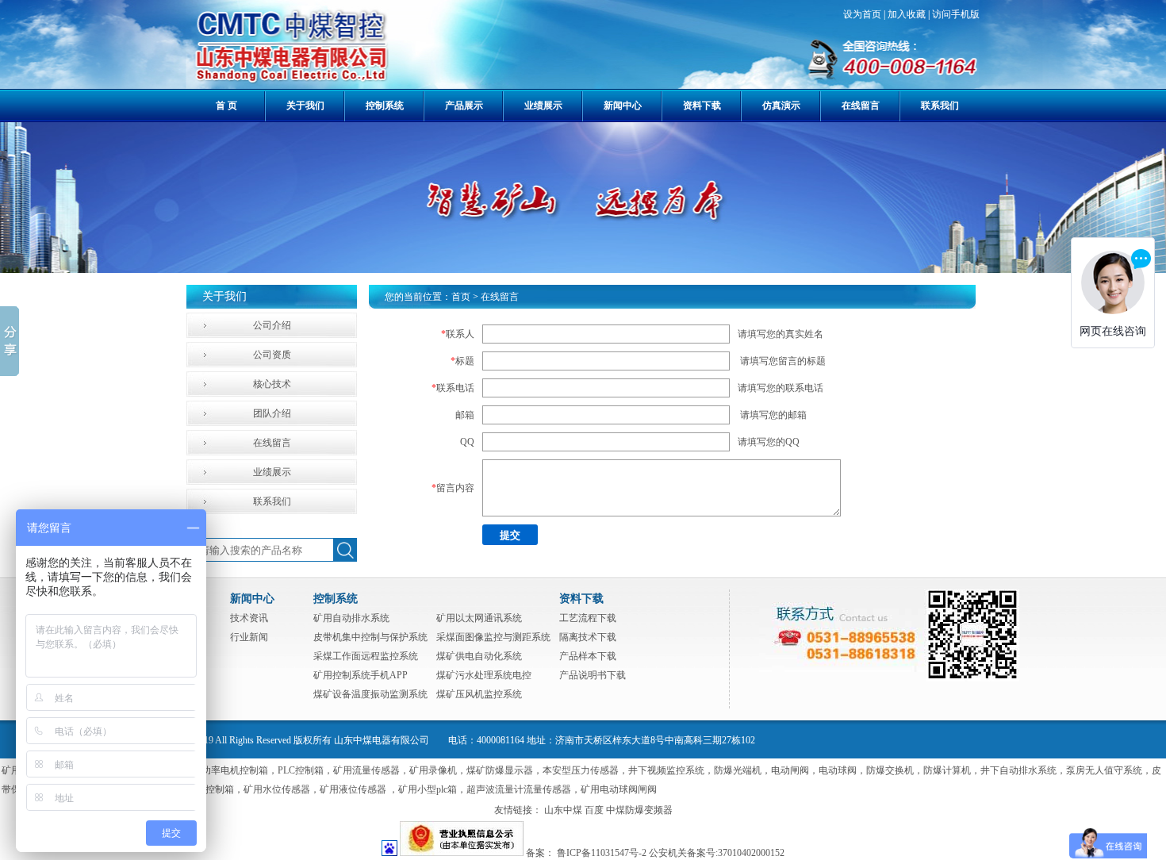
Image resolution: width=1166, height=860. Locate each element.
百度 (594, 810)
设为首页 (862, 14)
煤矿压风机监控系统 (479, 694)
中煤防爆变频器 (639, 810)
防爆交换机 (890, 770)
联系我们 (940, 105)
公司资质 (272, 354)
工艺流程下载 (587, 618)
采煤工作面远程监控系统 (365, 656)
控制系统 (385, 105)
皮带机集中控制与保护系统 (370, 637)
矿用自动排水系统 (351, 618)
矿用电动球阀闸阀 (619, 789)
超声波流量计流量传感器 (518, 789)
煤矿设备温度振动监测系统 (370, 694)
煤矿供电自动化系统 (479, 656)
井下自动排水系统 (1018, 770)
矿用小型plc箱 (427, 789)
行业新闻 (249, 637)
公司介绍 (272, 325)
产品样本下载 (587, 656)
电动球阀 (838, 770)
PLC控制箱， (305, 770)
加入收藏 (907, 14)
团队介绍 (272, 413)
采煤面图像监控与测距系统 (493, 637)
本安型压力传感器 (581, 770)
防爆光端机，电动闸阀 (761, 770)
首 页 (226, 105)
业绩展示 (543, 105)
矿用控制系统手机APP (360, 675)
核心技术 (272, 384)
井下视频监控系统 (666, 770)
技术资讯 (249, 618)
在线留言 (861, 105)
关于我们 (305, 105)
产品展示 (464, 105)
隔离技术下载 (587, 637)
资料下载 (702, 105)
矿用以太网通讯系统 (479, 618)
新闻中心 (623, 105)
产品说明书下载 (592, 675)
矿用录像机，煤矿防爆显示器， (476, 770)
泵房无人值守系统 (1104, 770)
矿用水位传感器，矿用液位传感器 (316, 789)
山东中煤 (563, 810)
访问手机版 (956, 14)
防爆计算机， (951, 770)
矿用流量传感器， (371, 770)
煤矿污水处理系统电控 (483, 675)
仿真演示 (781, 105)
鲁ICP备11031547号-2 (601, 852)
